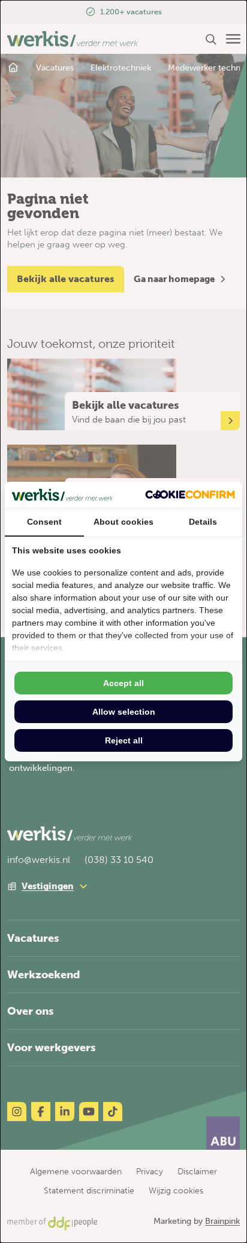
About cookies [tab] (123, 521)
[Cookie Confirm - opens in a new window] (190, 494)
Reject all (124, 740)
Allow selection (123, 712)
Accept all (123, 683)
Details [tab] (203, 521)
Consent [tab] (44, 521)
